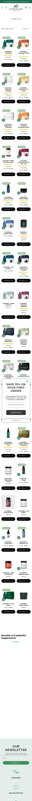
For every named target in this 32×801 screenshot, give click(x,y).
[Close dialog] (27, 381)
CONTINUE (16, 412)
